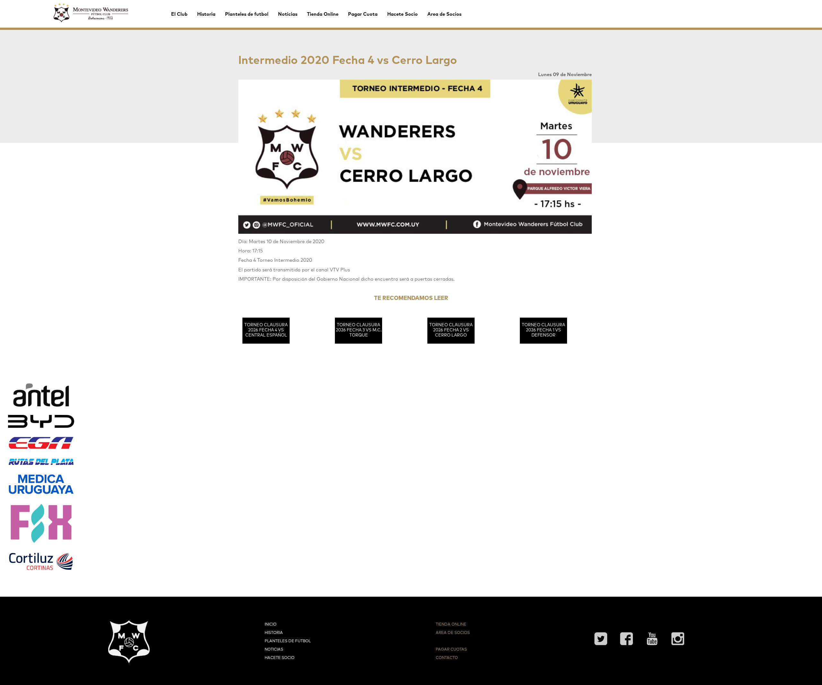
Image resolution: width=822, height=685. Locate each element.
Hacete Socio (402, 14)
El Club (179, 14)
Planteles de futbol (246, 14)
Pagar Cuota (363, 14)
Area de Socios (444, 14)
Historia (206, 14)
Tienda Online (322, 14)
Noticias (287, 14)
